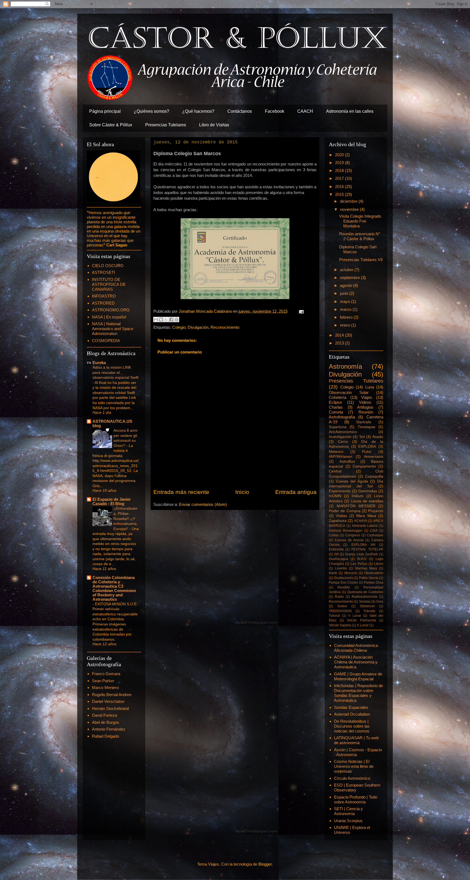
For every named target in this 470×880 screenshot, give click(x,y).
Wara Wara (366, 516)
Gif (336, 554)
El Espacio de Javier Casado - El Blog (111, 501)
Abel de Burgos (105, 722)
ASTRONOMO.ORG (111, 310)
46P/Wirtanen (340, 457)
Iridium (357, 496)
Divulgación (198, 327)
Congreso (352, 535)
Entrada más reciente (181, 492)
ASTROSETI (103, 272)
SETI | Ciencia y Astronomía (348, 811)
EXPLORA (367, 446)
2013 (340, 343)
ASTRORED (103, 303)
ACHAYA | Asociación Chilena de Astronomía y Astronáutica (356, 662)
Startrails (363, 422)
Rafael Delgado (105, 736)
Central (335, 471)
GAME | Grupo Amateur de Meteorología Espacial (358, 676)
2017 (340, 178)
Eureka (99, 362)
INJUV (362, 559)
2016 (340, 186)
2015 (340, 194)
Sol (362, 437)
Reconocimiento (225, 327)
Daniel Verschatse (108, 701)
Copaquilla (374, 476)
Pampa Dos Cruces (343, 582)
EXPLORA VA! (363, 545)
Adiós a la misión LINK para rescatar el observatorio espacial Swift (115, 372)
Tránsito (369, 611)
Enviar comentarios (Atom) (203, 504)
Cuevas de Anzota (349, 540)
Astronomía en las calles (349, 111)
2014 (340, 335)
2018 (340, 170)
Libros (378, 564)
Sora (379, 601)
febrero (347, 317)
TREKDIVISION (340, 611)
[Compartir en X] (166, 319)
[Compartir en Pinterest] (176, 319)
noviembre (350, 209)
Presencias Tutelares (165, 125)
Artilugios (365, 407)
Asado (377, 437)
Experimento (340, 491)
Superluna (338, 427)
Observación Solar (349, 392)
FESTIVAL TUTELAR (367, 549)
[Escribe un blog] (161, 319)
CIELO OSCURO (107, 265)
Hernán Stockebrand (110, 708)
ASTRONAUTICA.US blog (112, 423)
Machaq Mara (366, 568)
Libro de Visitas (214, 125)
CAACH (305, 111)
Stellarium (367, 606)
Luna (369, 387)
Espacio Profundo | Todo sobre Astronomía (355, 799)
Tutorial (334, 616)
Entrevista (336, 549)
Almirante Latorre (365, 526)
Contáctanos (239, 111)
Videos (365, 402)
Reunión (365, 412)
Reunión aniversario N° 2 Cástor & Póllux (359, 236)
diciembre (349, 201)
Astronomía (345, 366)
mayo (345, 301)
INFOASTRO (104, 296)
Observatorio (373, 573)
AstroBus (347, 461)
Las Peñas (359, 564)
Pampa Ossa (373, 582)
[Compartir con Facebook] (171, 319)
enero (345, 325)
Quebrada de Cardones (365, 592)
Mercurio (350, 573)
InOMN (335, 496)
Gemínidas (367, 491)
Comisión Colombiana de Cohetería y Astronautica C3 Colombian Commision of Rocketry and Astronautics (114, 588)
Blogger (265, 864)
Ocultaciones (343, 578)
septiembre (350, 277)
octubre (347, 269)
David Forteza (104, 715)
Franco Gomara (106, 673)
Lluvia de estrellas (367, 501)
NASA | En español (109, 317)
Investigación (340, 437)
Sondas (364, 601)
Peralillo (344, 587)
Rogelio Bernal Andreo (111, 694)
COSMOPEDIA (106, 340)
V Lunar (354, 616)
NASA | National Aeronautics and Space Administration (112, 328)
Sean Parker (103, 680)
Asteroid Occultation (352, 714)
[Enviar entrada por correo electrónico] (300, 311)
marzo (346, 309)
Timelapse (366, 427)
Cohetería (337, 397)
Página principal (105, 111)
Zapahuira (338, 521)
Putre (366, 452)
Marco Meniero (105, 687)
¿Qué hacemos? (198, 111)
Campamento (364, 466)
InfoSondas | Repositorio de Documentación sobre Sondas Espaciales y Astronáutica (358, 693)
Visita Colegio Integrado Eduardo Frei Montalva (360, 221)
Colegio (178, 327)
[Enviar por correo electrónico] (156, 319)
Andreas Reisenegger (345, 531)
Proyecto (375, 511)
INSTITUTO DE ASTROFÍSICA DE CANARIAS (109, 284)
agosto (346, 285)
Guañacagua (338, 559)
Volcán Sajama (340, 625)
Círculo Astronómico (352, 778)
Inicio (242, 492)
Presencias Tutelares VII (361, 259)
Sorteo (342, 606)
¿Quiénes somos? (151, 111)
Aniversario (373, 457)
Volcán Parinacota (361, 620)
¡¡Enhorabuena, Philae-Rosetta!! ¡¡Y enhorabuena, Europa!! (125, 518)
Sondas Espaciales (351, 707)
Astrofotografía (342, 417)
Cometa (336, 412)
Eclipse (335, 402)
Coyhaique (375, 535)
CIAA (374, 531)
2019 (340, 162)
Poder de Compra (344, 511)
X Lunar (363, 625)
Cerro (343, 442)
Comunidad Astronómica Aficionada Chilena (356, 648)
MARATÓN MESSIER (356, 506)
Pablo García (368, 578)
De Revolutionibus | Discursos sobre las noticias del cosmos (352, 726)
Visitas (341, 516)
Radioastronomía (364, 597)
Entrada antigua (296, 492)
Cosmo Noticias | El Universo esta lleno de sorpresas (353, 766)
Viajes (366, 397)
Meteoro (336, 452)
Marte (333, 573)
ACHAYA (360, 521)
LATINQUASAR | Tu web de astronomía (356, 740)
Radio (339, 597)
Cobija (334, 535)
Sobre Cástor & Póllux (110, 125)
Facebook (274, 111)
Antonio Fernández (108, 729)
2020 (340, 154)
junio (344, 293)
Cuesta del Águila (352, 481)
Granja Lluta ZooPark (361, 554)
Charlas (336, 407)
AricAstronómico (343, 432)
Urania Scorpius (348, 820)
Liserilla (341, 568)
